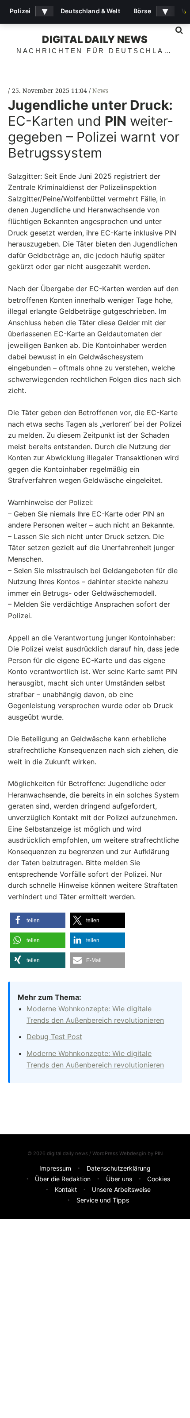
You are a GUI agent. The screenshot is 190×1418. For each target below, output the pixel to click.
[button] (37, 920)
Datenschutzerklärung (119, 1168)
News (100, 90)
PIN (159, 1153)
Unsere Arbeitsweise (121, 1189)
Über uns (119, 1179)
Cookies (158, 1179)
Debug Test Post (54, 1036)
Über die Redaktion (63, 1179)
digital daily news (95, 39)
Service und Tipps (102, 1200)
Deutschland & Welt (90, 11)
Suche (176, 30)
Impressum (55, 1168)
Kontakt (66, 1189)
